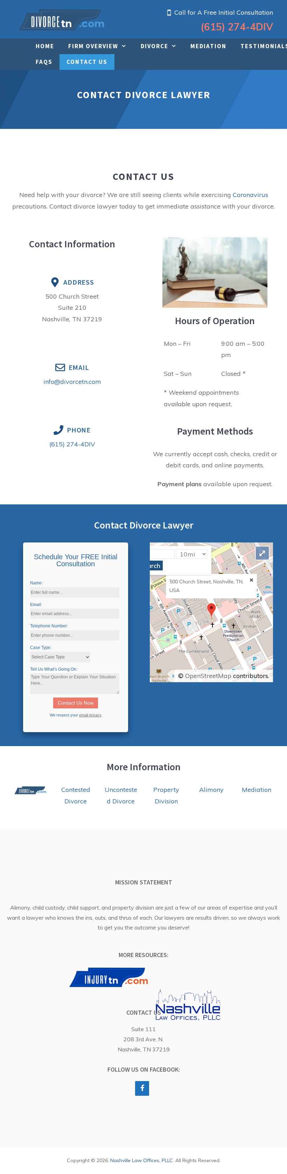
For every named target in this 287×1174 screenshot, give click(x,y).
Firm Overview (93, 46)
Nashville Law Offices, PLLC (141, 1160)
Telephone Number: (49, 626)
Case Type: (40, 647)
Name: (36, 583)
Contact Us (86, 62)
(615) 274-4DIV (237, 27)
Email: (36, 604)
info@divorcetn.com (72, 382)
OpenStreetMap (208, 676)
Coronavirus (250, 195)
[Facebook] (142, 1088)
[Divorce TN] (61, 19)
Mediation (208, 46)
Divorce (154, 46)
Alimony (211, 790)
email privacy (90, 715)
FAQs (44, 62)
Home (45, 46)
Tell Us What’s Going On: (53, 669)
